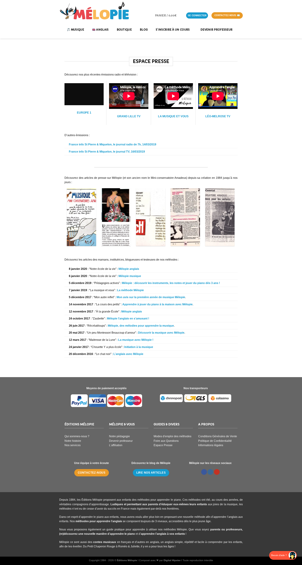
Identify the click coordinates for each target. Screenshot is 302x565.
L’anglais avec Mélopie (128, 353)
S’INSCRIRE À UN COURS (173, 29)
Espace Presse (163, 445)
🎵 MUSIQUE (75, 29)
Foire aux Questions (166, 440)
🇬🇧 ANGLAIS (100, 29)
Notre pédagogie (119, 436)
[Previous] (60, 214)
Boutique (124, 29)
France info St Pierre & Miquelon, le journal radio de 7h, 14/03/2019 (112, 144)
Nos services (72, 445)
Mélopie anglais (131, 311)
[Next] (237, 214)
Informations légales (210, 445)
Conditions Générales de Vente (217, 436)
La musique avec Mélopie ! (135, 339)
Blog (144, 29)
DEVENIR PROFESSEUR (216, 29)
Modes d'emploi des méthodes (172, 436)
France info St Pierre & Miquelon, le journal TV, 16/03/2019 (107, 151)
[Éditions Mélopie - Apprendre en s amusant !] (94, 10)
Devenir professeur (121, 440)
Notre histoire (72, 440)
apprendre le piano (122, 533)
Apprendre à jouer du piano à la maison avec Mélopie (157, 304)
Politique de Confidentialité (215, 440)
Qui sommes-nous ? (76, 436)
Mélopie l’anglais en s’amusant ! (128, 318)
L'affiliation (115, 445)
